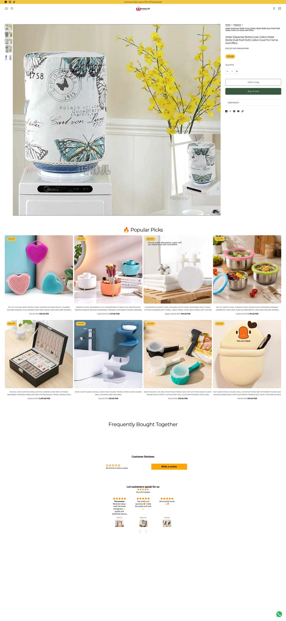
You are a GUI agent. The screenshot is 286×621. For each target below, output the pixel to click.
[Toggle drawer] (6, 9)
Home (227, 25)
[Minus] (227, 71)
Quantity (229, 65)
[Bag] (279, 8)
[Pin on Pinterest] (234, 111)
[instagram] (10, 2)
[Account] (274, 8)
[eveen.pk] (143, 8)
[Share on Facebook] (226, 111)
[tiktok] (14, 2)
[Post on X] (230, 111)
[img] (143, 489)
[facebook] (5, 2)
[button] (242, 111)
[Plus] (237, 71)
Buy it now (253, 91)
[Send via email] (238, 111)
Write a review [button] (169, 466)
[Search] (12, 8)
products (237, 25)
